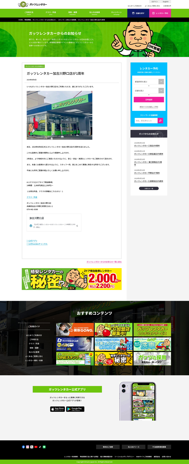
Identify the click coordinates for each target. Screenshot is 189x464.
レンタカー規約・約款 (34, 360)
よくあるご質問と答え (152, 6)
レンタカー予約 (162, 13)
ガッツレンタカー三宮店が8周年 (147, 145)
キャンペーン (116, 13)
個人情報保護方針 (106, 456)
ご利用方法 (28, 13)
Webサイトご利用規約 (144, 456)
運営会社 (157, 456)
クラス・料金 (51, 13)
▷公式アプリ (32, 240)
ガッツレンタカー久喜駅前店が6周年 (148, 181)
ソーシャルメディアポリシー (124, 456)
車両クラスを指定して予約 (149, 107)
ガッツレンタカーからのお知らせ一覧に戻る (104, 262)
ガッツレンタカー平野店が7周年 (147, 173)
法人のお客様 (94, 13)
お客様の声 (167, 6)
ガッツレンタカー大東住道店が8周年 (148, 153)
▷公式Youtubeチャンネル (37, 244)
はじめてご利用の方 (135, 6)
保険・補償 (72, 13)
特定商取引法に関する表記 (89, 456)
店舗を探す (140, 13)
